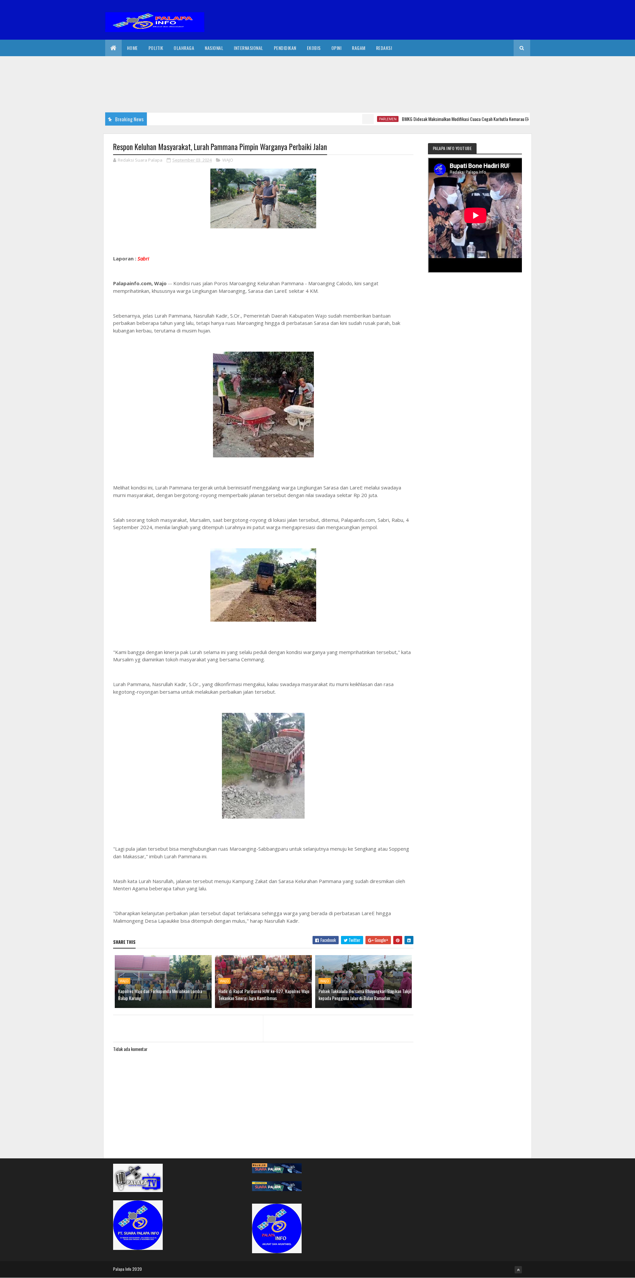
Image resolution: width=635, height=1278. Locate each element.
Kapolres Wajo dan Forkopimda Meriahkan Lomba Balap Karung (160, 994)
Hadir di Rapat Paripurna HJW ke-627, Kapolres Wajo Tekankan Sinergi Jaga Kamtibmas (263, 994)
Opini (336, 47)
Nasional (214, 47)
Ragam (358, 47)
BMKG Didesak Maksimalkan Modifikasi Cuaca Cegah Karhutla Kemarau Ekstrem (445, 118)
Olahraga (184, 47)
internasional (248, 47)
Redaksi (384, 47)
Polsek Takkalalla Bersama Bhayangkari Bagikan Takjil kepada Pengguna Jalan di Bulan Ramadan (364, 994)
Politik (155, 47)
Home (132, 47)
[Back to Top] (518, 1269)
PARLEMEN (361, 119)
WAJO (227, 160)
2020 (137, 1269)
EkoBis (314, 47)
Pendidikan (285, 47)
